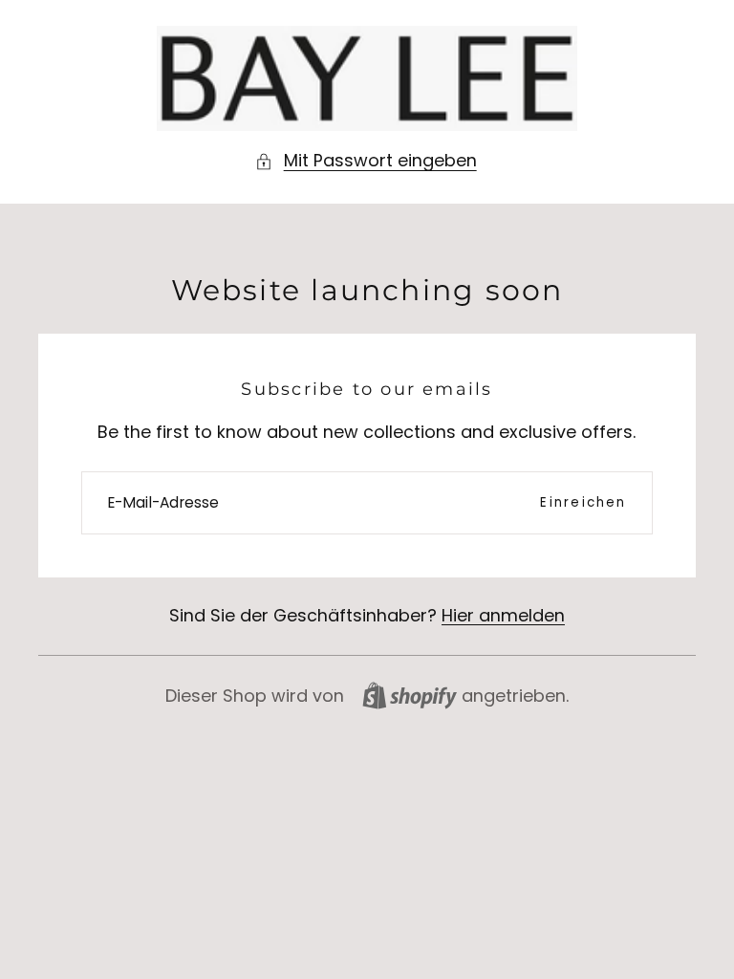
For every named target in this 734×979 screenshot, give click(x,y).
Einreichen (583, 502)
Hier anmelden (503, 615)
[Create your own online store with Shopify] (409, 695)
